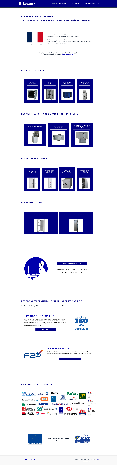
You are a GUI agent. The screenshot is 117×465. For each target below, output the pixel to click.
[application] (69, 3)
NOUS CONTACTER (89, 4)
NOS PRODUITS (63, 4)
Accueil (54, 4)
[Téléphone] (29, 459)
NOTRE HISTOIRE (77, 4)
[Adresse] (31, 459)
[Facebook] (26, 459)
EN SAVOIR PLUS (45, 329)
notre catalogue (67, 55)
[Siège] (34, 459)
